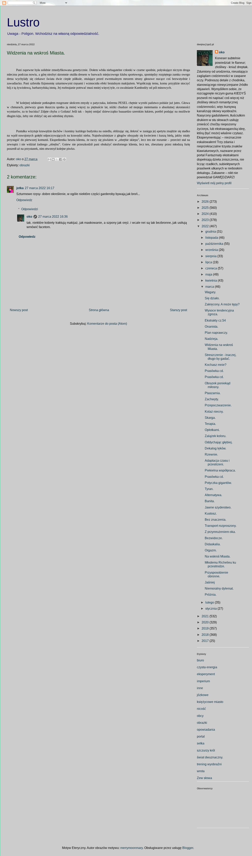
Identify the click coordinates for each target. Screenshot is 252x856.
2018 (205, 634)
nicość (201, 708)
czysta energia (207, 667)
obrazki (24, 165)
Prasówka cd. (214, 371)
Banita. (210, 501)
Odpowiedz (24, 200)
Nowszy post (19, 310)
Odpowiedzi (29, 209)
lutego (210, 602)
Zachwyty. (212, 399)
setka (200, 743)
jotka (20, 188)
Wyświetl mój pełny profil (214, 183)
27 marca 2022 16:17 (39, 188)
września (212, 249)
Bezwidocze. (214, 538)
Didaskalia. (212, 544)
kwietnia (211, 280)
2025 (205, 207)
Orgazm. (211, 550)
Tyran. (209, 489)
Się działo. (212, 298)
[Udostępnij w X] (57, 159)
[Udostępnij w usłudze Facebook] (61, 159)
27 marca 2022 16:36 (53, 216)
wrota (201, 771)
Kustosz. (211, 513)
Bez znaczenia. (215, 519)
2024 (205, 213)
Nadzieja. (211, 338)
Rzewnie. (211, 454)
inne (200, 688)
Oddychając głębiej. (219, 442)
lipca (209, 262)
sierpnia (211, 256)
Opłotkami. (212, 430)
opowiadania (206, 729)
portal (201, 736)
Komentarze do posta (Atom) (107, 323)
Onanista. (211, 326)
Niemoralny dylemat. (219, 588)
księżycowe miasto (210, 701)
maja (209, 274)
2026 (205, 201)
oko (29, 216)
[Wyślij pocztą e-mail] (49, 159)
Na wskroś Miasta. (217, 556)
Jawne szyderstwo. (218, 507)
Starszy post (178, 310)
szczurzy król (206, 750)
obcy (200, 715)
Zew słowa (204, 778)
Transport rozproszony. (220, 525)
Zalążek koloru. (215, 436)
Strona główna (99, 310)
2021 (205, 616)
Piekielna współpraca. (220, 470)
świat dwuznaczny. (210, 757)
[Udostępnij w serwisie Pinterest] (64, 159)
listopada (212, 237)
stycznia (211, 608)
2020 (205, 622)
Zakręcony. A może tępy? (222, 304)
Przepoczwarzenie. (218, 405)
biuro (200, 660)
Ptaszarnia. (212, 393)
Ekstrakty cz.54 (215, 320)
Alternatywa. (213, 495)
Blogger (187, 848)
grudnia (211, 231)
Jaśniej (210, 582)
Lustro (23, 22)
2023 (205, 220)
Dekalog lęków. (215, 448)
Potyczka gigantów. (218, 482)
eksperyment (206, 674)
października (214, 243)
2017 (205, 640)
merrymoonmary (131, 848)
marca (210, 286)
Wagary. (210, 292)
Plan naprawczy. (216, 332)
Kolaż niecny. (214, 411)
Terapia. (210, 423)
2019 (205, 628)
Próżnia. (210, 594)
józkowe (202, 695)
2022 (205, 226)
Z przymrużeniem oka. (220, 531)
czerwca (211, 268)
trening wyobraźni (209, 764)
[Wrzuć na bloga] (53, 159)
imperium (203, 681)
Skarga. (210, 417)
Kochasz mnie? (215, 364)
